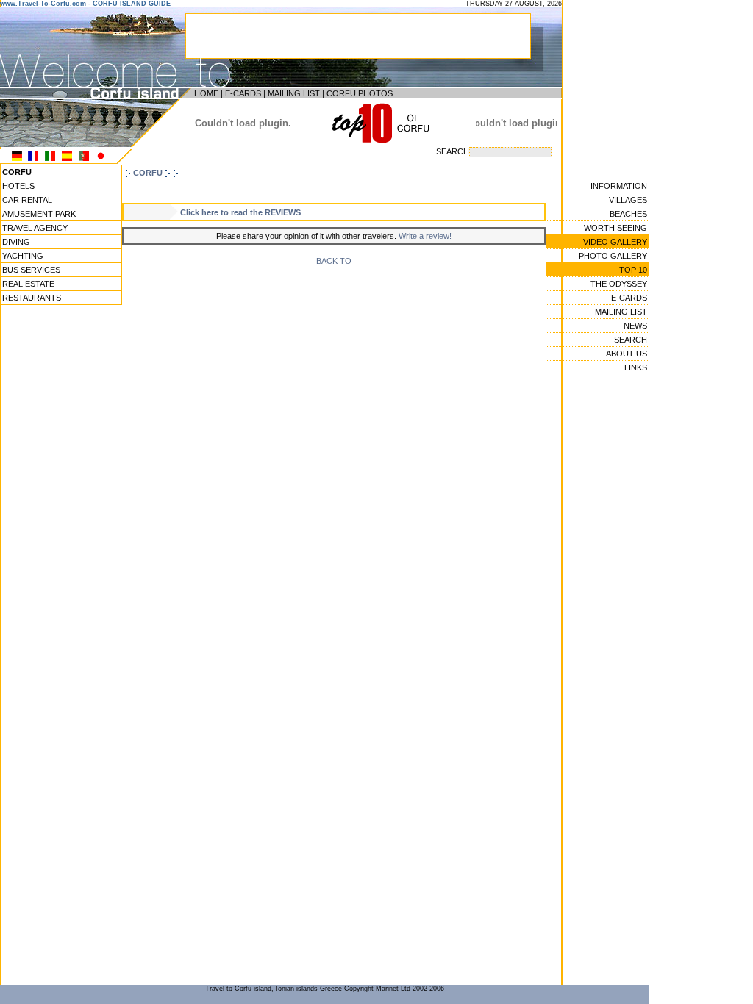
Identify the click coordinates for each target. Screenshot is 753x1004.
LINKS (635, 367)
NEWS (635, 325)
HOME (206, 93)
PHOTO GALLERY (613, 255)
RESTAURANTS (31, 297)
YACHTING (22, 255)
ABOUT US (626, 353)
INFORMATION (618, 186)
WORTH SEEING (615, 227)
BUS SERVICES (31, 269)
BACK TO (333, 261)
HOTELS (18, 186)
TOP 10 (633, 269)
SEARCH (630, 339)
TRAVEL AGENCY (35, 227)
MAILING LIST (294, 93)
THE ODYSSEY (618, 283)
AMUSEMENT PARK (39, 213)
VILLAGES (628, 200)
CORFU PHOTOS (359, 93)
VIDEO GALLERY (615, 241)
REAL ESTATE (28, 283)
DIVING (16, 241)
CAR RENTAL (27, 200)
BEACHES (628, 213)
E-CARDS (243, 93)
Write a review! (425, 236)
